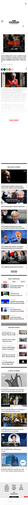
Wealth (14, 485)
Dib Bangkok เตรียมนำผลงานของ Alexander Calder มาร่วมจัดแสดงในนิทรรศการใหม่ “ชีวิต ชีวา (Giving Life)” (12, 390)
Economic (12, 300)
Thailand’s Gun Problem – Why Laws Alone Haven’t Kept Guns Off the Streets (8, 340)
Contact (21, 489)
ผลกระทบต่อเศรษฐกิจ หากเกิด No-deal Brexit (13, 206)
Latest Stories (14, 371)
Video (14, 486)
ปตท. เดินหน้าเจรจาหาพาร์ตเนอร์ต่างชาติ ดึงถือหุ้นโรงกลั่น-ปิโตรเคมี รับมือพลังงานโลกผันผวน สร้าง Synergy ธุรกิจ (17, 310)
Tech (9, 331)
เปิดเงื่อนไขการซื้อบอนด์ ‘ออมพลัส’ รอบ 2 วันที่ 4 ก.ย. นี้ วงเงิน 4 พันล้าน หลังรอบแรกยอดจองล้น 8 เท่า (12, 470)
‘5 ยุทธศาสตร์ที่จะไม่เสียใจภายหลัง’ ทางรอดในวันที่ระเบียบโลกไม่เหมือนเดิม (8, 348)
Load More (14, 474)
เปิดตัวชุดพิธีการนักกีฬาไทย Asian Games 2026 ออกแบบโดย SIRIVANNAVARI (17, 286)
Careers (14, 488)
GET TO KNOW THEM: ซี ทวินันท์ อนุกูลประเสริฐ (11, 450)
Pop (21, 485)
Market (12, 307)
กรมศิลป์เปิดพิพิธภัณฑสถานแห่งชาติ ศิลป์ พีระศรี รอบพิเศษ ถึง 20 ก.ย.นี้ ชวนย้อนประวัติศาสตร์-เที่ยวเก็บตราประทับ (12, 430)
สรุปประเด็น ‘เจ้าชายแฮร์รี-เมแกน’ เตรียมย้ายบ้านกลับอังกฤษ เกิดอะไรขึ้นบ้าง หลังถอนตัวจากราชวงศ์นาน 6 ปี (8, 355)
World (3, 53)
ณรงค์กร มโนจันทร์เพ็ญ (8, 64)
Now (21, 486)
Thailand (9, 345)
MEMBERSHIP (14, 496)
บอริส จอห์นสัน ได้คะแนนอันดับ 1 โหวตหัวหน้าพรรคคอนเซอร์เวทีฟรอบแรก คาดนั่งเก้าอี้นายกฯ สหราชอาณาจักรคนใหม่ (12, 247)
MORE (14, 271)
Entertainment (5, 447)
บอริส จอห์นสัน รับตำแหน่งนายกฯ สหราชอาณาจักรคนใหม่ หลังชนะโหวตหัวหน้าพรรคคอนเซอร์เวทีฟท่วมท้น (13, 227)
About (14, 489)
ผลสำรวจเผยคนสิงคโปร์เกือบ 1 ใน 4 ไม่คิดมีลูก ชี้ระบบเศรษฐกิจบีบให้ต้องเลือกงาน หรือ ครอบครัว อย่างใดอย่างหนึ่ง (13, 410)
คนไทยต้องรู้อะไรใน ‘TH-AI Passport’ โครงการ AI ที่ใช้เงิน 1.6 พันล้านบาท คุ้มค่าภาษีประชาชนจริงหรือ (9, 333)
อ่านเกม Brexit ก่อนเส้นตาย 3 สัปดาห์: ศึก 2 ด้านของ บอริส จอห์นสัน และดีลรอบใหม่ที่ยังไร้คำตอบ (12, 187)
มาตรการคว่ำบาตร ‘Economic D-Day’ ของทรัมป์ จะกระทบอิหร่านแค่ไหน (17, 294)
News (7, 485)
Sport (11, 284)
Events (21, 488)
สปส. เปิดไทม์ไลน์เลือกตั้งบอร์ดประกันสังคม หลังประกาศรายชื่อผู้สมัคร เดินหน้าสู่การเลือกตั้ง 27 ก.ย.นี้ (8, 363)
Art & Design (4, 388)
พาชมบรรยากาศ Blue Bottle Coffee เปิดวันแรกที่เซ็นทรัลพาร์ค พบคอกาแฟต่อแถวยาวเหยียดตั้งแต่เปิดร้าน (17, 318)
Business (12, 315)
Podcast (7, 486)
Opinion (7, 488)
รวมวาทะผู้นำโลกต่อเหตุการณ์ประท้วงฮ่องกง (12, 267)
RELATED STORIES (14, 167)
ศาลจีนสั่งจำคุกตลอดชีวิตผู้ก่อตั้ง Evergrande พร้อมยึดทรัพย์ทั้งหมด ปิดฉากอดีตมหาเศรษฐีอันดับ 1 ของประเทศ (17, 302)
